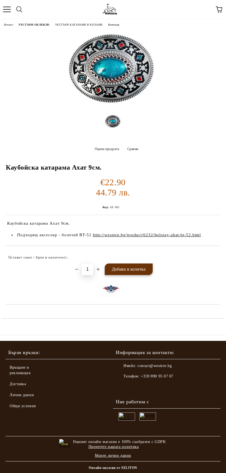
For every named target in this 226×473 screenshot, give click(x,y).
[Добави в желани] (212, 255)
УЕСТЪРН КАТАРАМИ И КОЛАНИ (79, 24)
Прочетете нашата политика (113, 447)
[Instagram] (135, 387)
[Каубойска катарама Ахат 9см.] (113, 106)
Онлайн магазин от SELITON (113, 468)
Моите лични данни (113, 455)
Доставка (18, 384)
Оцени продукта (107, 149)
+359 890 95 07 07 (157, 376)
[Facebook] (123, 387)
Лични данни (22, 395)
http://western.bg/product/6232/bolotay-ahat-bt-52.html (147, 235)
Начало (8, 24)
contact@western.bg (155, 366)
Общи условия (23, 406)
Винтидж (114, 24)
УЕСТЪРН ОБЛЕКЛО (33, 24)
